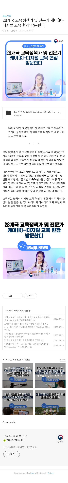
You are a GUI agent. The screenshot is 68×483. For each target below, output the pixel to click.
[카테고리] (4, 3)
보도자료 (6, 15)
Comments (8, 422)
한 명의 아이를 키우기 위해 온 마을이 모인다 (22, 340)
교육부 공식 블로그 (15, 436)
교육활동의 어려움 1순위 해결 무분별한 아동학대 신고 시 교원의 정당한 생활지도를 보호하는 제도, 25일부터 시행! (27, 327)
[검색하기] (64, 3)
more (63, 359)
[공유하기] (15, 295)
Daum (33, 473)
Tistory (51, 473)
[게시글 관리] (19, 295)
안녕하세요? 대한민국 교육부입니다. (20, 447)
